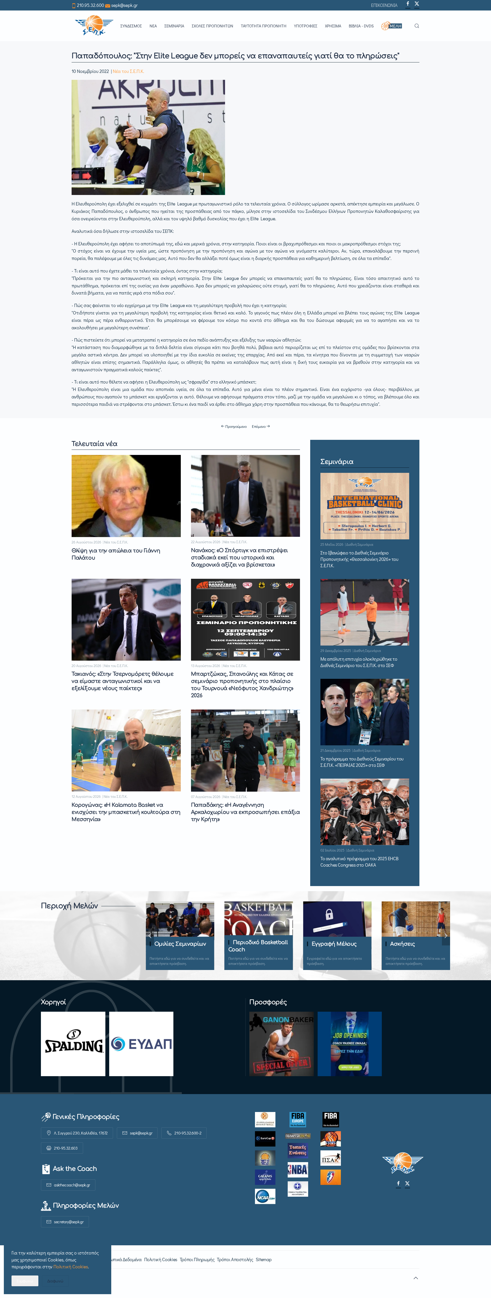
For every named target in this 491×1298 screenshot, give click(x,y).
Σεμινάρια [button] (174, 25)
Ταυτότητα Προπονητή (263, 25)
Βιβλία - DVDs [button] (361, 25)
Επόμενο (259, 426)
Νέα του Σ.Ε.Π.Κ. (128, 71)
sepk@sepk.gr (124, 5)
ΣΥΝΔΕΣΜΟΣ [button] (131, 25)
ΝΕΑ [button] (153, 25)
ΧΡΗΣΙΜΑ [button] (333, 25)
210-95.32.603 (66, 1148)
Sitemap (263, 1259)
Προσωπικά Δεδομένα (120, 1259)
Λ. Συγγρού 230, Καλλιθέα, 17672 (81, 1133)
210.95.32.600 (90, 5)
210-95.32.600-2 (187, 1133)
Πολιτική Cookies (160, 1259)
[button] (394, 26)
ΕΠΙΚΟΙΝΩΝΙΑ (384, 5)
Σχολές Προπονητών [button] (212, 25)
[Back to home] (94, 26)
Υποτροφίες (305, 25)
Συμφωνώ (25, 1280)
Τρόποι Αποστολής (235, 1259)
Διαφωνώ (55, 1280)
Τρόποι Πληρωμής (197, 1259)
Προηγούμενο (236, 426)
